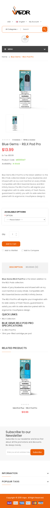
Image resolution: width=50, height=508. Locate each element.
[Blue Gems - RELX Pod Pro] (15, 123)
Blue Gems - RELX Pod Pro (22, 57)
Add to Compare (31, 250)
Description (16, 267)
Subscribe (37, 452)
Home (4, 57)
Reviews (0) (32, 267)
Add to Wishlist (11, 250)
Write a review (29, 140)
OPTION (9, 215)
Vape (24, 497)
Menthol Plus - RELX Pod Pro (25, 408)
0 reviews (16, 140)
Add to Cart (11, 244)
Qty (3, 234)
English (22, 22)
